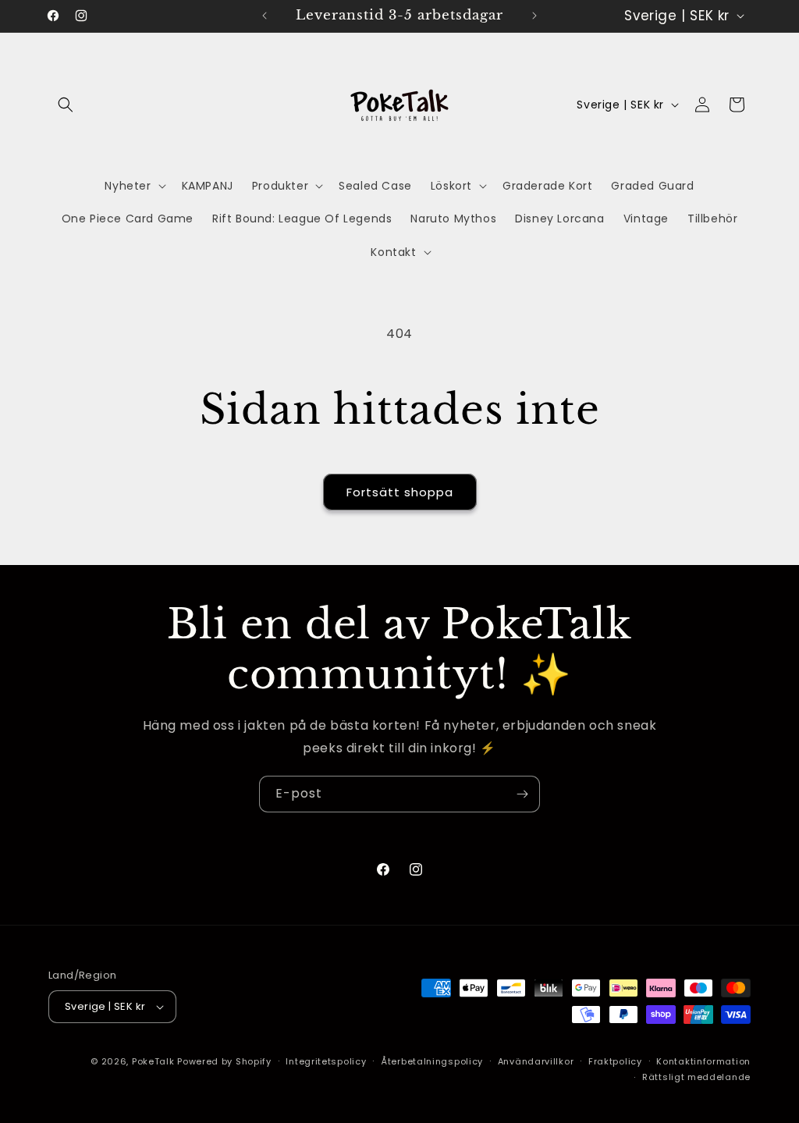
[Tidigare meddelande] (264, 15)
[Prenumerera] (522, 794)
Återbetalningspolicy (432, 1061)
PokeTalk (153, 1061)
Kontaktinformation (703, 1061)
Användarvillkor (536, 1061)
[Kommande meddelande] (534, 15)
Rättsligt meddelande (696, 1077)
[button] (65, 104)
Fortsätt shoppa (399, 492)
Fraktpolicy (615, 1061)
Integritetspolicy (326, 1061)
